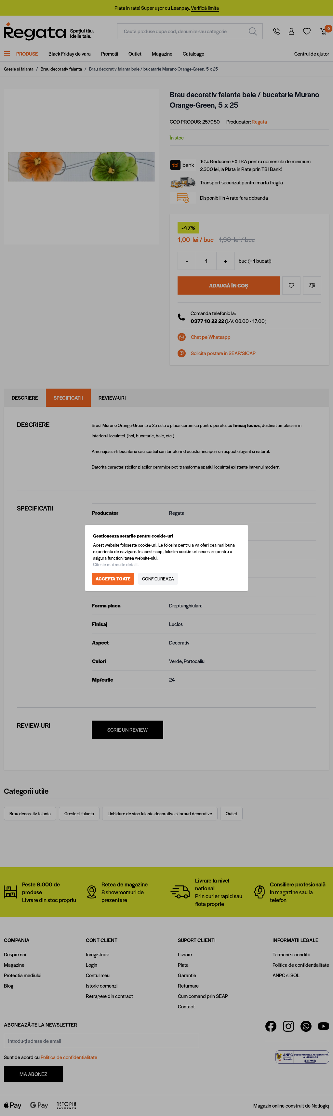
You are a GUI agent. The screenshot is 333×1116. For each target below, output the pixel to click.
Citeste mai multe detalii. (116, 564)
